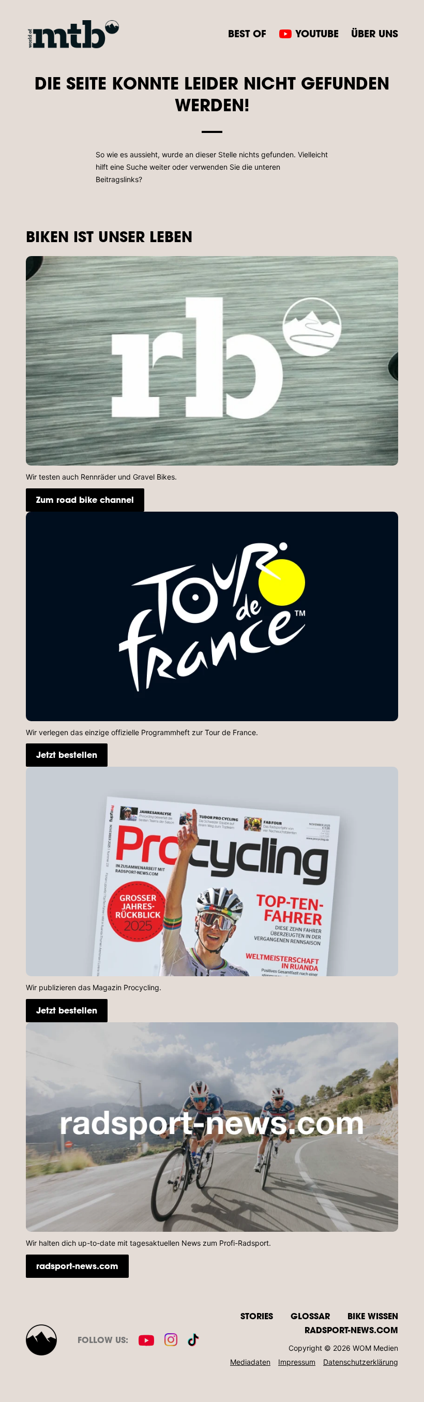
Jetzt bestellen (66, 754)
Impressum (296, 1362)
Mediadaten (250, 1362)
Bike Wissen (372, 1315)
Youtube (317, 33)
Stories (256, 1315)
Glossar (310, 1315)
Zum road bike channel (85, 499)
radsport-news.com (77, 1265)
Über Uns (374, 33)
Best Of (247, 33)
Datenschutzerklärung (360, 1362)
